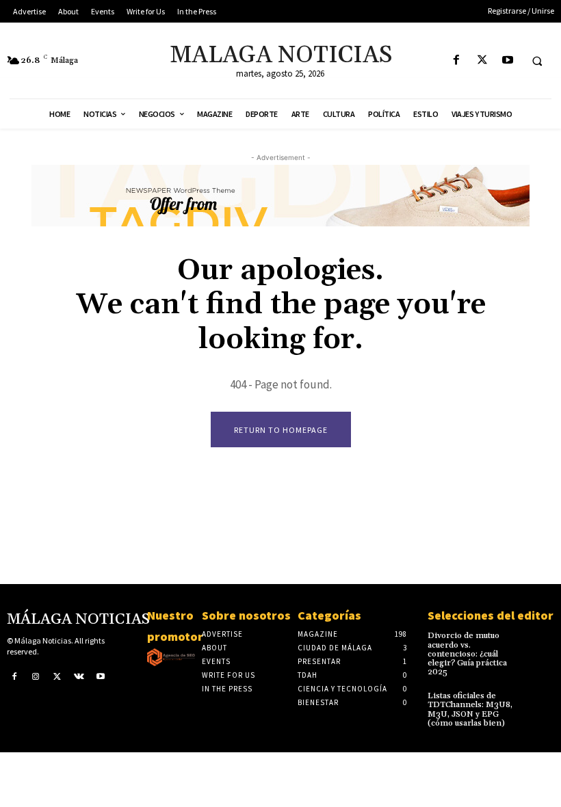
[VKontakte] (79, 675)
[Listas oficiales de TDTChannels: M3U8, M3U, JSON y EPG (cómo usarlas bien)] (541, 701)
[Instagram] (36, 675)
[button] (537, 61)
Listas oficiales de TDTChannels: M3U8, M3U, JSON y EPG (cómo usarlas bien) (470, 709)
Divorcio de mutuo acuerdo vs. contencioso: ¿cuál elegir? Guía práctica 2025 (467, 654)
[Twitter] (482, 60)
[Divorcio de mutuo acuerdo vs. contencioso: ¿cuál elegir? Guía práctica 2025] (541, 641)
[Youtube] (507, 60)
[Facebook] (456, 60)
